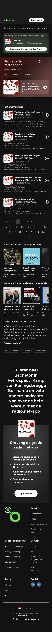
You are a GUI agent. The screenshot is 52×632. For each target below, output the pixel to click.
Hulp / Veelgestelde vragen (36, 560)
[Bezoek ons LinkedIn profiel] (33, 584)
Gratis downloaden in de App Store (26, 49)
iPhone (8, 585)
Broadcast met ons (37, 530)
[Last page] (29, 237)
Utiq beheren (10, 562)
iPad (7, 590)
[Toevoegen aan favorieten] (39, 61)
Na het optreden (11, 75)
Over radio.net (37, 514)
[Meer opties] (47, 61)
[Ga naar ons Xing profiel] (39, 584)
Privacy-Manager (12, 567)
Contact (34, 547)
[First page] (7, 222)
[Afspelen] (45, 87)
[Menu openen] (48, 20)
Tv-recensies (40, 351)
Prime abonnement (36, 569)
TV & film (26, 75)
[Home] (4, 28)
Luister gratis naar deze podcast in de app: (24, 36)
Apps (33, 552)
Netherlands (28, 609)
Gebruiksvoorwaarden (14, 547)
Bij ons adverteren (39, 524)
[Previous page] (12, 222)
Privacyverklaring (12, 552)
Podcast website (10, 343)
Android (8, 595)
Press (33, 519)
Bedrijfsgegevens (12, 557)
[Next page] (23, 237)
